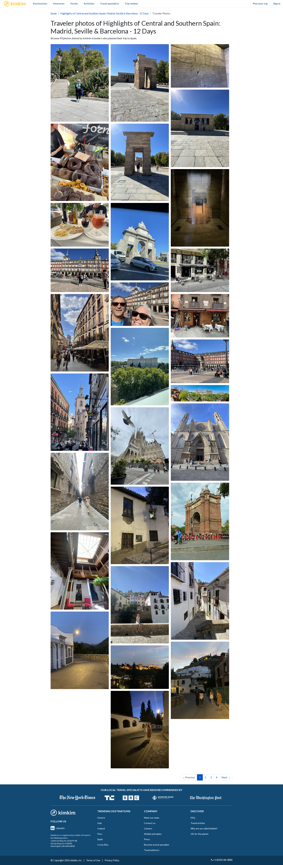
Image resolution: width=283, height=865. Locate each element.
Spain (54, 13)
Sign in (276, 3)
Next (225, 777)
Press (147, 839)
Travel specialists (109, 3)
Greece (101, 817)
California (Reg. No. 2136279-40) (64, 841)
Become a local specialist (156, 844)
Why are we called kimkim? (204, 828)
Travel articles (198, 823)
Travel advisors (151, 850)
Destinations (40, 3)
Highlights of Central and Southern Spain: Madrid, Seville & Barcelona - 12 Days (104, 13)
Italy (99, 823)
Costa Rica (102, 844)
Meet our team (151, 817)
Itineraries (59, 3)
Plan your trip (260, 3)
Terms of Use (93, 860)
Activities (89, 3)
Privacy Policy (112, 860)
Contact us (149, 823)
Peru (99, 833)
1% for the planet (199, 833)
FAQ (193, 817)
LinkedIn (60, 828)
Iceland (101, 828)
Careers (148, 828)
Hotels (74, 3)
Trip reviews (131, 3)
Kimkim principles (153, 833)
